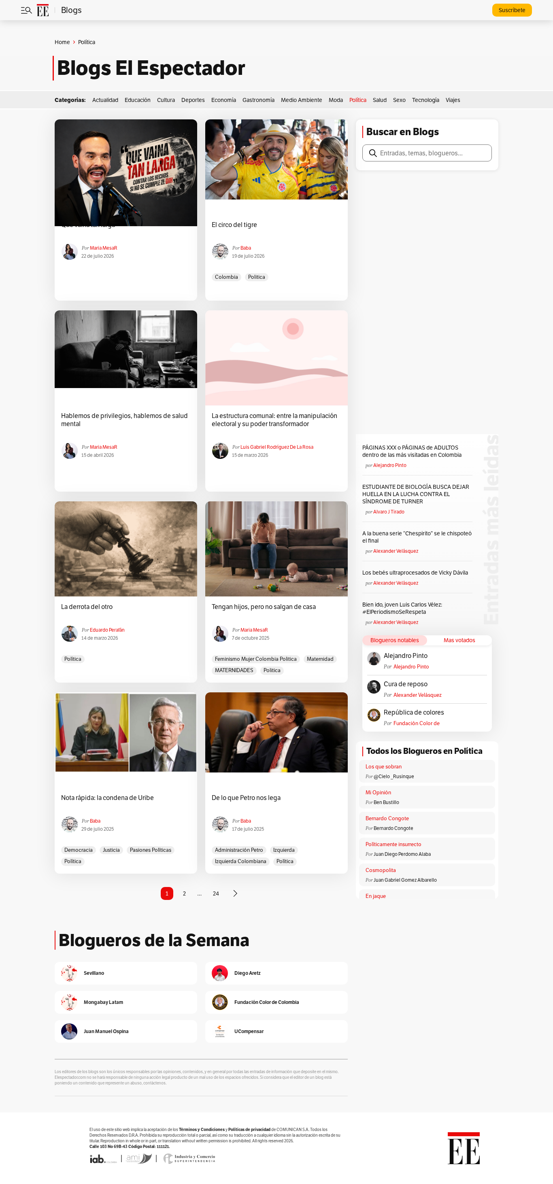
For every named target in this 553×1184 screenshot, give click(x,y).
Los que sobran (384, 766)
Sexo (399, 100)
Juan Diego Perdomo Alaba (402, 854)
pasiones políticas (150, 850)
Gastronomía (258, 100)
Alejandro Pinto (389, 465)
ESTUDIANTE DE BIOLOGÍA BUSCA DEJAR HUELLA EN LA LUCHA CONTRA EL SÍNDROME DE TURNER (415, 494)
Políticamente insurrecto (393, 844)
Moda (336, 100)
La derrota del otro (87, 607)
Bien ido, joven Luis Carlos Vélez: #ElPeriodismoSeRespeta (402, 608)
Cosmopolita (381, 870)
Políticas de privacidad (249, 1129)
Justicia (111, 850)
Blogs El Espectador (151, 68)
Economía (223, 100)
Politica (256, 277)
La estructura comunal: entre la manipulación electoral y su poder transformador (274, 420)
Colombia (226, 277)
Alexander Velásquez (395, 551)
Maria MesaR (103, 248)
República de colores (414, 713)
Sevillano (94, 973)
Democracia (78, 850)
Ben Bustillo (386, 802)
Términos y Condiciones (202, 1129)
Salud (380, 100)
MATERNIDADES (234, 670)
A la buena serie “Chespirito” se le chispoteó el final (417, 537)
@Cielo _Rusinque (394, 776)
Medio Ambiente (301, 100)
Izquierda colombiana (240, 861)
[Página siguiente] (235, 893)
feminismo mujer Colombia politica (256, 659)
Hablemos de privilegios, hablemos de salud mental (124, 420)
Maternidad (320, 659)
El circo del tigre (234, 225)
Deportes (193, 100)
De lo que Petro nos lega (246, 798)
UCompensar (249, 1031)
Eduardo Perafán (107, 630)
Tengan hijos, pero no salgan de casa (264, 607)
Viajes (453, 100)
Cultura (166, 100)
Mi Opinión (378, 792)
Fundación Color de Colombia (416, 723)
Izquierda (284, 850)
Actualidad (105, 100)
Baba (245, 248)
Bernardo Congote (387, 818)
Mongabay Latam (103, 1002)
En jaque (376, 896)
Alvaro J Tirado (388, 512)
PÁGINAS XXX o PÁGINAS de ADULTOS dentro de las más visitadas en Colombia (412, 451)
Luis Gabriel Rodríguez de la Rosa (276, 447)
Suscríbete (512, 10)
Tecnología (425, 100)
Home (62, 42)
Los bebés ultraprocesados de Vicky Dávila (416, 572)
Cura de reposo (406, 684)
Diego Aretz (247, 973)
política (72, 659)
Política (357, 100)
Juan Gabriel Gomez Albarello (405, 880)
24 (216, 893)
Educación (138, 100)
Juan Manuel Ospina (106, 1031)
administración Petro (239, 850)
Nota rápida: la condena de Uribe (107, 798)
